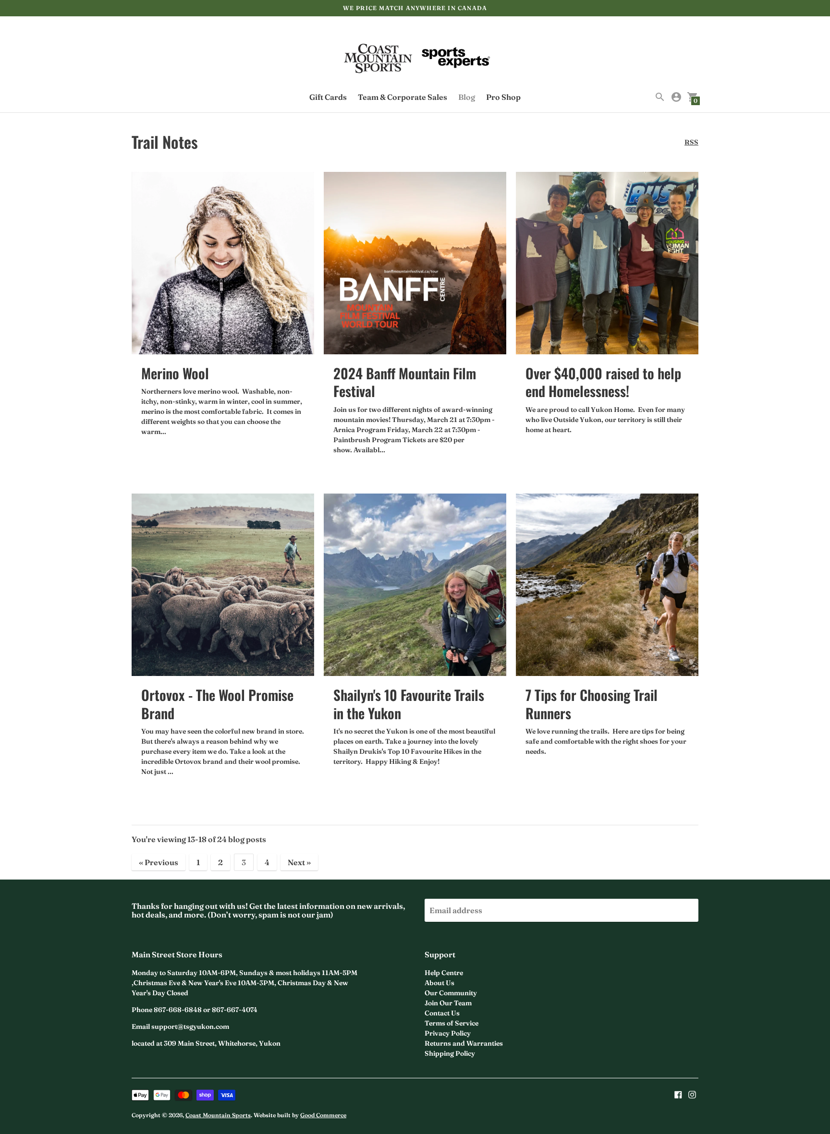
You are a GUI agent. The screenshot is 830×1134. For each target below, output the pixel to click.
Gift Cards (328, 97)
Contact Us (442, 1013)
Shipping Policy (450, 1053)
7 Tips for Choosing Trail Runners (591, 703)
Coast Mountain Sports (218, 1115)
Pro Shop (503, 97)
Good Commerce (323, 1115)
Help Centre (444, 972)
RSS (691, 142)
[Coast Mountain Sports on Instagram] (692, 1093)
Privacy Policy (448, 1033)
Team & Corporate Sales (402, 97)
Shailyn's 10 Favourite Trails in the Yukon (408, 703)
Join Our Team (448, 1003)
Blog (466, 97)
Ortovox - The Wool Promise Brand (217, 703)
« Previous (158, 862)
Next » (299, 862)
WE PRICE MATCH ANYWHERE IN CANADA (415, 8)
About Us (439, 982)
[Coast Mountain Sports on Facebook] (678, 1093)
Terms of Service (451, 1023)
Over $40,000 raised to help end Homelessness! (603, 381)
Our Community (451, 993)
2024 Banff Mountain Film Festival (404, 381)
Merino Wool (175, 372)
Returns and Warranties (464, 1043)
